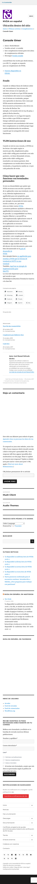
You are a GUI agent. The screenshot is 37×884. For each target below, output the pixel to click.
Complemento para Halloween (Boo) (13, 335)
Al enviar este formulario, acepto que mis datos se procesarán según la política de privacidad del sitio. (18, 768)
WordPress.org (10, 711)
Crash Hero (6, 344)
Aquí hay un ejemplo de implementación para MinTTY (15, 268)
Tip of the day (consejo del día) (12, 326)
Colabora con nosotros (11, 844)
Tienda (5, 835)
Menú (31, 16)
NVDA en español (12, 21)
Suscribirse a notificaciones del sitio (15, 796)
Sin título (8, 599)
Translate (18, 526)
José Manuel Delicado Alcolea (14, 379)
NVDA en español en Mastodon (19, 594)
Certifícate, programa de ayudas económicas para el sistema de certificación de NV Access (18, 829)
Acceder (7, 703)
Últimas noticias (14, 29)
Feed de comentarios (12, 708)
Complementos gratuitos (21, 381)
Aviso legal (26, 867)
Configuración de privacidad (11, 869)
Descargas (6, 818)
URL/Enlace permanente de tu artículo (16, 472)
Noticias (6, 809)
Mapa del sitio (18, 867)
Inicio (5, 29)
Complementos (27, 29)
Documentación (9, 823)
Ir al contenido (7, 2)
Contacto (6, 848)
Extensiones (22, 382)
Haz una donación (9, 814)
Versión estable (17, 56)
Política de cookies (8, 867)
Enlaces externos (9, 840)
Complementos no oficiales (11, 382)
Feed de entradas (11, 706)
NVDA (21, 206)
